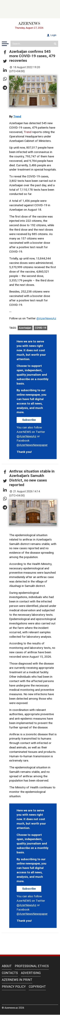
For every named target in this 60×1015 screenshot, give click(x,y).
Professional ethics (32, 966)
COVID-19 (40, 327)
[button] (5, 52)
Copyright (37, 986)
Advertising (31, 973)
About (7, 966)
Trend (17, 116)
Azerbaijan (25, 327)
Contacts (10, 973)
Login (53, 35)
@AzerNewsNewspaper (32, 445)
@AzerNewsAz (46, 318)
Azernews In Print (17, 980)
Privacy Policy (14, 986)
